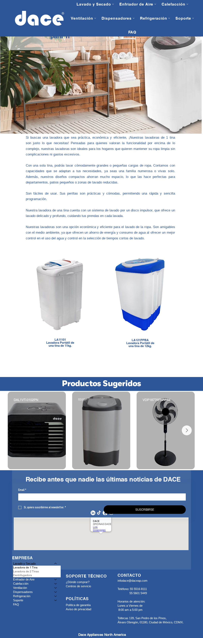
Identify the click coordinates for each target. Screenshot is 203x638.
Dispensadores (23, 592)
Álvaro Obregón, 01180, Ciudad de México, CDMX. (151, 622)
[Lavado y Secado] (56, 563)
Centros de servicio (78, 586)
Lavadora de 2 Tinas (26, 571)
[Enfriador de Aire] (56, 579)
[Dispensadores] (56, 592)
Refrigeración (21, 596)
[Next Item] (187, 430)
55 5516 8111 (138, 589)
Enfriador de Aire (23, 579)
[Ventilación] (56, 588)
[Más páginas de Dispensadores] (133, 18)
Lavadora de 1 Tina (25, 567)
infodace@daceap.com (132, 580)
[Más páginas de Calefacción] (187, 4)
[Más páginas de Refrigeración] (169, 18)
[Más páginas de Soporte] (193, 18)
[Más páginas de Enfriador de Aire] (155, 4)
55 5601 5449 (138, 593)
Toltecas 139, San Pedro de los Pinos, (142, 618)
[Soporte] (56, 600)
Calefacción (20, 583)
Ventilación (20, 587)
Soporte (18, 600)
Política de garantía (78, 605)
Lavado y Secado (24, 563)
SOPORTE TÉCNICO (86, 577)
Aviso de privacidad (78, 609)
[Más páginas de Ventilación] (95, 18)
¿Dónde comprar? (77, 582)
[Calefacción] (56, 583)
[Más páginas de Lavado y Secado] (113, 4)
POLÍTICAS (77, 599)
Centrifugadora (22, 575)
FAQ (16, 604)
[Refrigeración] (56, 596)
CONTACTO (129, 576)
